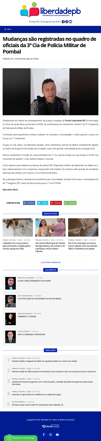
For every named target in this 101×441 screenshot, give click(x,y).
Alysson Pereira (33, 58)
